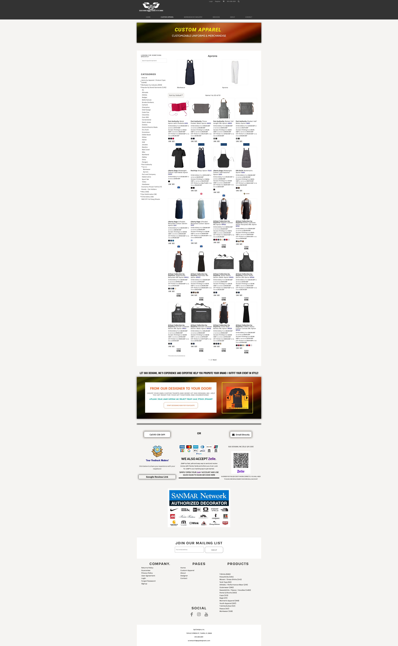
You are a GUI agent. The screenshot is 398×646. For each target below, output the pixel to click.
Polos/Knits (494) (227, 577)
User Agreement (148, 576)
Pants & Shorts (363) (228, 593)
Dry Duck (145, 130)
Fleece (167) (224, 608)
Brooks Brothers (148, 102)
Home (183, 568)
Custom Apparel (187, 570)
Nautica (144, 147)
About (183, 573)
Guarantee (145, 570)
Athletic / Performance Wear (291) (234, 585)
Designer (184, 576)
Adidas (144, 95)
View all (144, 78)
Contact (183, 578)
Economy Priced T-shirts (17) (151, 187)
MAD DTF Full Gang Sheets (150, 199)
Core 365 (145, 117)
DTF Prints (171, 134)
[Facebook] (191, 614)
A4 (143, 90)
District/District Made (150, 127)
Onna (144, 159)
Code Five (145, 112)
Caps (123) (224, 595)
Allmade (145, 92)
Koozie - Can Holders (149, 189)
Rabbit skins (146, 177)
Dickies (144, 125)
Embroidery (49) (147, 197)
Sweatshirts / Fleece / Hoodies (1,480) (235, 590)
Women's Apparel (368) (229, 600)
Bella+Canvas (146, 100)
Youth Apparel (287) (228, 603)
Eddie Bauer (146, 135)
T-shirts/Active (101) (227, 606)
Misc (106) (145, 192)
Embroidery (172, 126)
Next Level (146, 150)
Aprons (145, 172)
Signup (144, 583)
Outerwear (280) (227, 587)
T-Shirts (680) (225, 574)
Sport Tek (145, 179)
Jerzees (145, 145)
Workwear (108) (226, 611)
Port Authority (147, 164)
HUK (143, 142)
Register (217, 1)
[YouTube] (206, 614)
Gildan (144, 137)
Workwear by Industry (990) (151, 85)
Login (211, 1)
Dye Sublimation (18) (149, 194)
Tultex (144, 182)
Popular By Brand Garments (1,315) (153, 87)
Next (215, 360)
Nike (143, 152)
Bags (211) (223, 598)
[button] (238, 1)
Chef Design (146, 110)
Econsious (146, 132)
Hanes (144, 140)
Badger (144, 97)
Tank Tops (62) (225, 582)
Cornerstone (146, 120)
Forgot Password (148, 581)
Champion (146, 107)
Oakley (144, 157)
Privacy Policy (147, 573)
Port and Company (149, 174)
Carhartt (145, 105)
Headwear (145, 184)
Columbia (145, 115)
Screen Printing (173, 130)
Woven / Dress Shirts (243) (231, 579)
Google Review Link (157, 476)
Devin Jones (146, 122)
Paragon (145, 162)
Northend (145, 154)
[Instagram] (199, 614)
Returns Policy (147, 568)
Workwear (146, 169)
